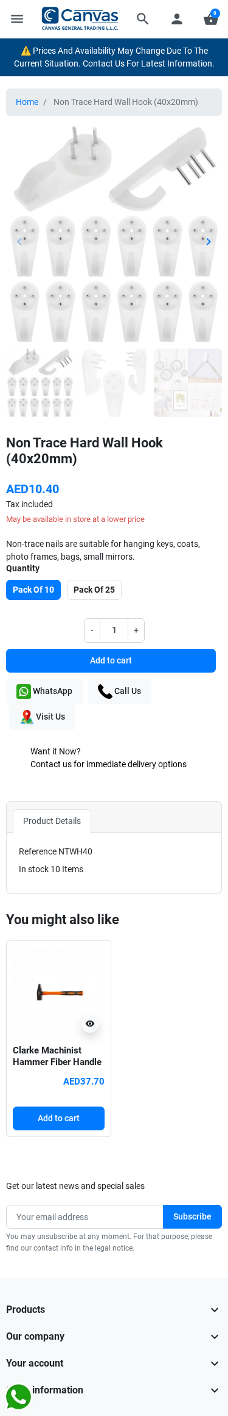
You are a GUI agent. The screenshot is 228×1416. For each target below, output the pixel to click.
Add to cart (111, 660)
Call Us (126, 690)
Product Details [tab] (52, 821)
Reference (38, 851)
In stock (34, 869)
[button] (143, 19)
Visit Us (49, 716)
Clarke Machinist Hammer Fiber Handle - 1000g (57, 1062)
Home (27, 102)
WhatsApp (51, 690)
